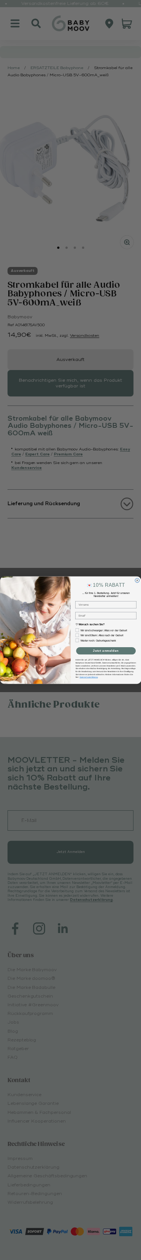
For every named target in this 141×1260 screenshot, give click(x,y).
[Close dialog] (137, 580)
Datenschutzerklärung (88, 677)
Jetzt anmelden (106, 650)
